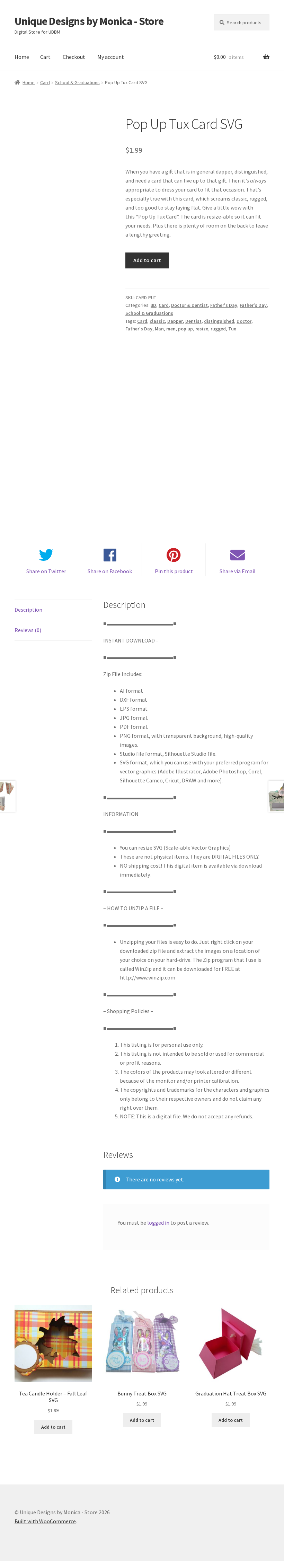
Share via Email (238, 571)
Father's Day (223, 305)
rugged (218, 329)
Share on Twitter (46, 571)
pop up (185, 329)
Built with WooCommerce (45, 1521)
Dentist (193, 321)
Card (45, 82)
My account (110, 56)
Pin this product (174, 571)
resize (201, 329)
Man (159, 329)
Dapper (175, 321)
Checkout (74, 56)
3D (153, 305)
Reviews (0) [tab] (28, 630)
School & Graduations (77, 82)
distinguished (219, 321)
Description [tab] (28, 609)
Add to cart (147, 260)
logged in (158, 1222)
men (171, 329)
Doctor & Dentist (189, 305)
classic (157, 321)
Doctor (244, 321)
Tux (232, 329)
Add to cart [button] (53, 1427)
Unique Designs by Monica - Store (89, 21)
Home (22, 56)
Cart (45, 56)
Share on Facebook (110, 571)
